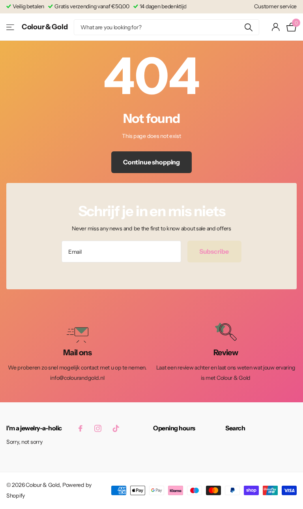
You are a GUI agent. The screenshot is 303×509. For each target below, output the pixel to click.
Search (235, 428)
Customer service (275, 6)
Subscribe (214, 251)
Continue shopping (151, 162)
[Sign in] (276, 27)
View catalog (10, 27)
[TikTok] (116, 428)
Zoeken (248, 27)
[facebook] (80, 428)
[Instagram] (97, 428)
